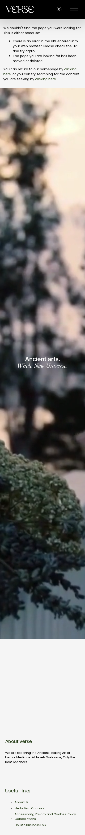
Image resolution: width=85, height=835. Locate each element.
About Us (21, 802)
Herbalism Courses (29, 808)
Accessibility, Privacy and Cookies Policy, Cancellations (45, 816)
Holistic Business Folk (30, 825)
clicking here (45, 79)
